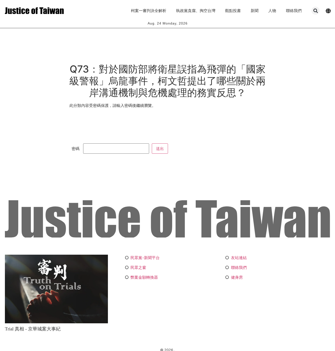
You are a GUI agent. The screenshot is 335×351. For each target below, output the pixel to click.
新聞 (254, 11)
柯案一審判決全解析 (148, 11)
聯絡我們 (294, 11)
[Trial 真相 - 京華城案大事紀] (56, 289)
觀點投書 (233, 11)
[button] (315, 11)
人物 (272, 11)
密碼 (76, 148)
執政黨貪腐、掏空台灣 (195, 11)
